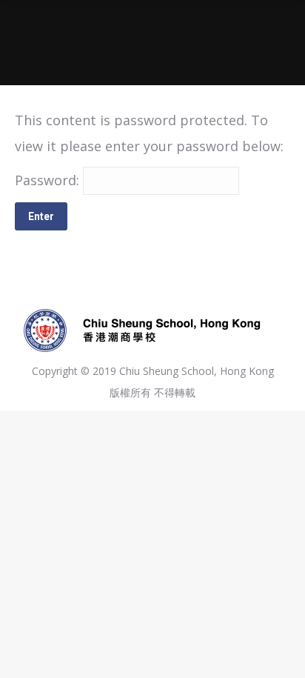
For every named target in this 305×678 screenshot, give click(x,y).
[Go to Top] (281, 654)
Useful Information (123, 52)
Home (49, 52)
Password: (49, 180)
